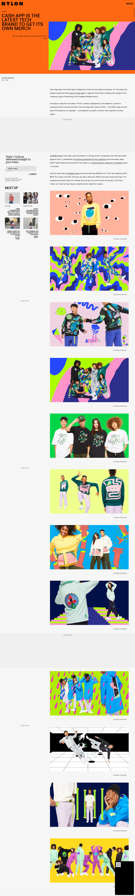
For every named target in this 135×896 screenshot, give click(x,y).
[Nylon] (12, 3)
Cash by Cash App (76, 93)
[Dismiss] (131, 863)
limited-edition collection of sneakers (107, 163)
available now (72, 173)
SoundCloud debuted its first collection (90, 159)
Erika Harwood (8, 78)
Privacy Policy (15, 180)
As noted (56, 156)
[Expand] (117, 863)
